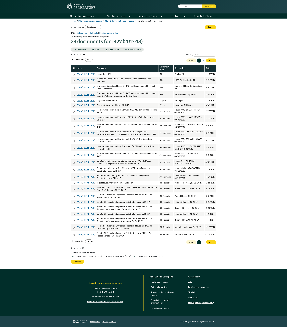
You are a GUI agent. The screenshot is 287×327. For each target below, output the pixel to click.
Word (79, 74)
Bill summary (82, 33)
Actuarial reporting (159, 287)
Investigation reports (160, 308)
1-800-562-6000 (105, 292)
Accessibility (194, 277)
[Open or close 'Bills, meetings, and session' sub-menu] (98, 16)
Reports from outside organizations (160, 301)
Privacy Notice (109, 322)
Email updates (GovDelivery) (201, 303)
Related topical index (108, 33)
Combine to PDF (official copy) (149, 256)
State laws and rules (116, 16)
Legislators (175, 16)
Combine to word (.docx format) (87, 256)
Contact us (193, 298)
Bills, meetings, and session (82, 16)
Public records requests (198, 287)
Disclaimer (95, 322)
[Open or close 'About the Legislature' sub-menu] (216, 16)
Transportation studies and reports (163, 293)
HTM (86, 74)
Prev (191, 60)
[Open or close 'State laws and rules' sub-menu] (129, 16)
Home (73, 21)
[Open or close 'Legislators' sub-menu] (184, 16)
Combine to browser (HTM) (118, 256)
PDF (92, 74)
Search (208, 6)
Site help (192, 292)
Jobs (190, 282)
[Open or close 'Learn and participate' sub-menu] (161, 16)
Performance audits (159, 282)
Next (211, 60)
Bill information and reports (122, 21)
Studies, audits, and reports (161, 277)
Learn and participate (147, 16)
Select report (92, 27)
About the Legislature (203, 16)
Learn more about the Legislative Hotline (105, 302)
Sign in (210, 27)
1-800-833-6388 (114, 296)
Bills (106, 21)
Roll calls (94, 33)
